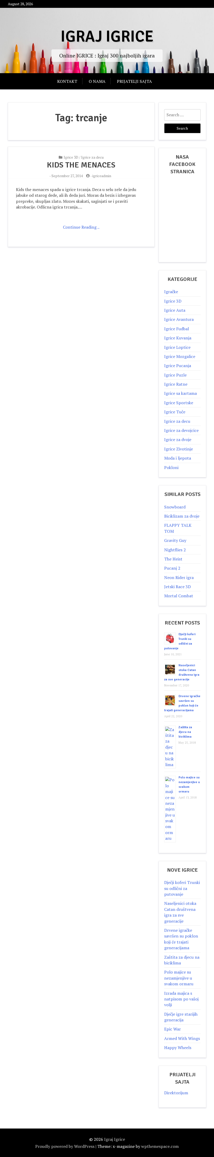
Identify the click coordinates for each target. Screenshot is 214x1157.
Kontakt (67, 81)
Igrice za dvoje (177, 439)
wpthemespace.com (160, 1146)
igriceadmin (101, 175)
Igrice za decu (92, 157)
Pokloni (171, 467)
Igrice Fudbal (176, 329)
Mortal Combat (178, 596)
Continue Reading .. (81, 227)
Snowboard (175, 507)
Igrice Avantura (179, 319)
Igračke (171, 291)
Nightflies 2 (175, 550)
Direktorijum (176, 1093)
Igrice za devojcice (181, 430)
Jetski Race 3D (177, 586)
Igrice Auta (174, 310)
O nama (97, 81)
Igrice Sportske (178, 403)
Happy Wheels (177, 1047)
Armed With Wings (182, 1038)
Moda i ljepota (177, 458)
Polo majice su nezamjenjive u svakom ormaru (178, 978)
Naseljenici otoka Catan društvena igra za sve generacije (180, 912)
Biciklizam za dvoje (181, 516)
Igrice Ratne (175, 384)
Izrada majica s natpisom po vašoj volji (181, 999)
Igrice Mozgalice (179, 356)
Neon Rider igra (179, 577)
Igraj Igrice (107, 36)
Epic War (172, 1029)
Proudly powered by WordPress (64, 1146)
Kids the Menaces (81, 165)
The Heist (173, 559)
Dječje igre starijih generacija (181, 1017)
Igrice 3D (71, 157)
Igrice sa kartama (180, 393)
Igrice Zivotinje (178, 449)
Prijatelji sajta (134, 81)
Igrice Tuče (174, 412)
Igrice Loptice (177, 347)
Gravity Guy (175, 540)
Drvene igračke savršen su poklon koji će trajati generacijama (181, 939)
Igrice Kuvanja (177, 338)
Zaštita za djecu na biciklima (185, 732)
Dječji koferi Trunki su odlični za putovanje (182, 888)
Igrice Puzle (175, 375)
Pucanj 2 (172, 568)
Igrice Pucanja (177, 365)
